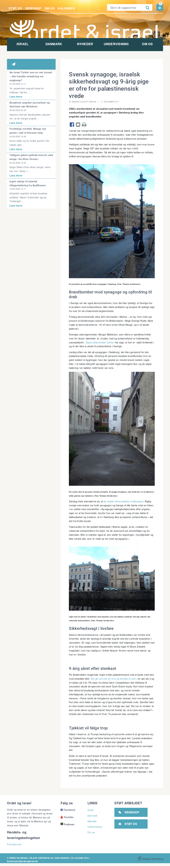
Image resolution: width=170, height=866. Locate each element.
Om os (49, 8)
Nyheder (85, 44)
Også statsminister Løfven (100, 342)
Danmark (53, 44)
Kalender (66, 8)
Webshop (33, 8)
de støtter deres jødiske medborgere (123, 501)
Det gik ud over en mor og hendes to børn (113, 678)
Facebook (68, 810)
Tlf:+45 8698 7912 (79, 857)
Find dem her (14, 844)
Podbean (69, 824)
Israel (23, 44)
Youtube (67, 817)
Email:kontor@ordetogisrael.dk (22, 861)
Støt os (15, 8)
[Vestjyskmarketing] (150, 858)
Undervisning (116, 44)
